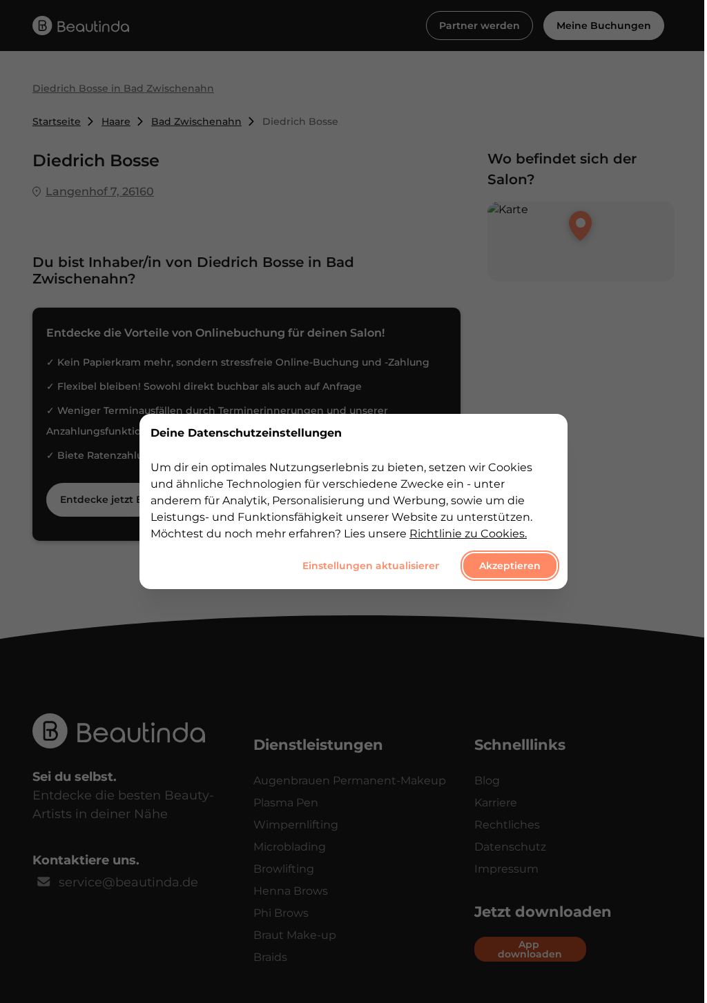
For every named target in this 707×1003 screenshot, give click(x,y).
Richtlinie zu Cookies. (468, 533)
